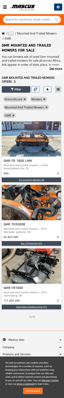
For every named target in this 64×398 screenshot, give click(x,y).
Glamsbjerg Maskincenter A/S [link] (31, 306)
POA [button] (6, 173)
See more (55, 68)
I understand (33, 391)
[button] (16, 89)
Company (8, 347)
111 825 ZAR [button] (12, 300)
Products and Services (16, 354)
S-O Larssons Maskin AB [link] (31, 179)
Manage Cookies (50, 380)
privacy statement (26, 384)
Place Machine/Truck (58, 7)
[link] (31, 139)
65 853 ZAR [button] (11, 237)
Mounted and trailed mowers (37, 33)
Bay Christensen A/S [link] (31, 243)
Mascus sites (16, 339)
